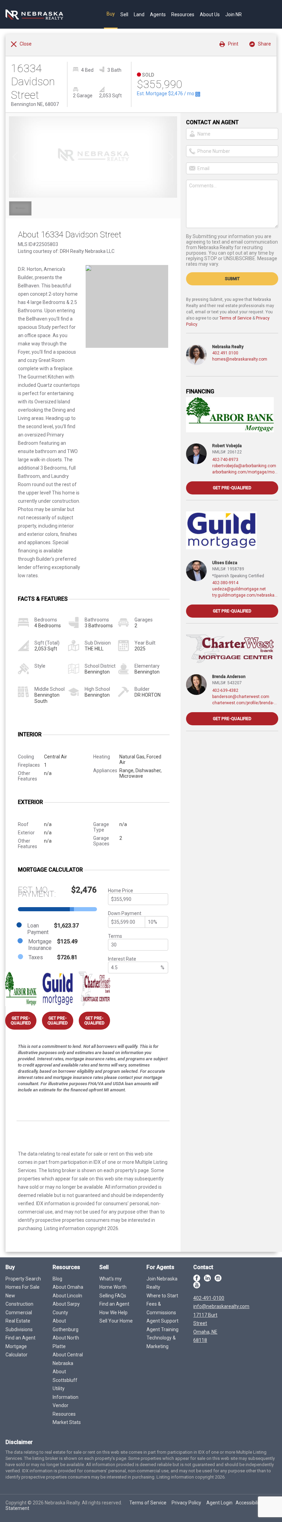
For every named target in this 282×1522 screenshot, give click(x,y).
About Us (210, 14)
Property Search (23, 1279)
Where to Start (162, 1295)
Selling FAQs (112, 1295)
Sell (124, 14)
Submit (232, 278)
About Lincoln (67, 1295)
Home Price (120, 890)
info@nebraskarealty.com (221, 1306)
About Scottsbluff (65, 1376)
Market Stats (67, 1422)
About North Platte (66, 1342)
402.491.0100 (225, 353)
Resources (182, 14)
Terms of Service (235, 318)
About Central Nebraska (68, 1359)
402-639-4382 (225, 690)
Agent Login (219, 1502)
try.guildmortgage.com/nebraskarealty (245, 595)
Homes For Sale (23, 1287)
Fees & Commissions (161, 1308)
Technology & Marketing (161, 1342)
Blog (57, 1279)
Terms (115, 936)
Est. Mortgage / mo (166, 93)
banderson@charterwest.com (240, 696)
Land (139, 14)
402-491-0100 (208, 1298)
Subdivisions (19, 1329)
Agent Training (162, 1329)
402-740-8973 (225, 459)
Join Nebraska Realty (162, 1283)
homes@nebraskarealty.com (239, 359)
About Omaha (68, 1287)
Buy (111, 14)
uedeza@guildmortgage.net (239, 589)
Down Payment (124, 913)
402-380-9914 (225, 582)
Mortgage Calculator (17, 1351)
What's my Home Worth (113, 1283)
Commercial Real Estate (19, 1317)
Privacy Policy (186, 1502)
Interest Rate (122, 959)
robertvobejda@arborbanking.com (244, 465)
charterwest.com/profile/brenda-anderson (245, 702)
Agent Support (162, 1321)
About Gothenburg (65, 1325)
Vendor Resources (64, 1410)
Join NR (233, 14)
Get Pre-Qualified (21, 1020)
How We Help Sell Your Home (116, 1317)
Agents (158, 14)
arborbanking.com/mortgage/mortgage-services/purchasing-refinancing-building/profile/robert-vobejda (245, 472)
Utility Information (65, 1393)
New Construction (19, 1300)
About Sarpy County (66, 1308)
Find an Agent (20, 1338)
